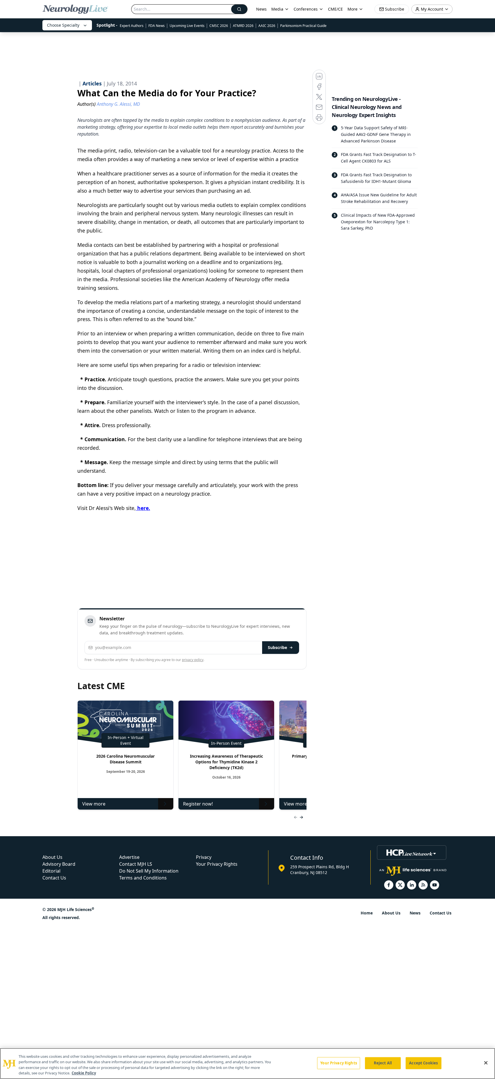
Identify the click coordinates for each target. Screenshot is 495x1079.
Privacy (203, 857)
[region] (247, 1063)
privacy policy (192, 659)
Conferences (306, 9)
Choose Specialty (63, 25)
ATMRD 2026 (243, 25)
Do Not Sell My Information (148, 871)
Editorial (51, 871)
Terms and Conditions (143, 878)
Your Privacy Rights (216, 864)
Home (367, 913)
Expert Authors (132, 25)
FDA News (156, 25)
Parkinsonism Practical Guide (303, 25)
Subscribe (277, 647)
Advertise (129, 857)
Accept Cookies (423, 1063)
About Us (52, 857)
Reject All (383, 1063)
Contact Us (54, 878)
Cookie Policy (84, 1073)
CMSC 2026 (218, 25)
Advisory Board (58, 864)
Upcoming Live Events (187, 25)
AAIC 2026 (266, 25)
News (261, 9)
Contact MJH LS (135, 864)
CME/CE (335, 9)
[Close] (486, 1062)
